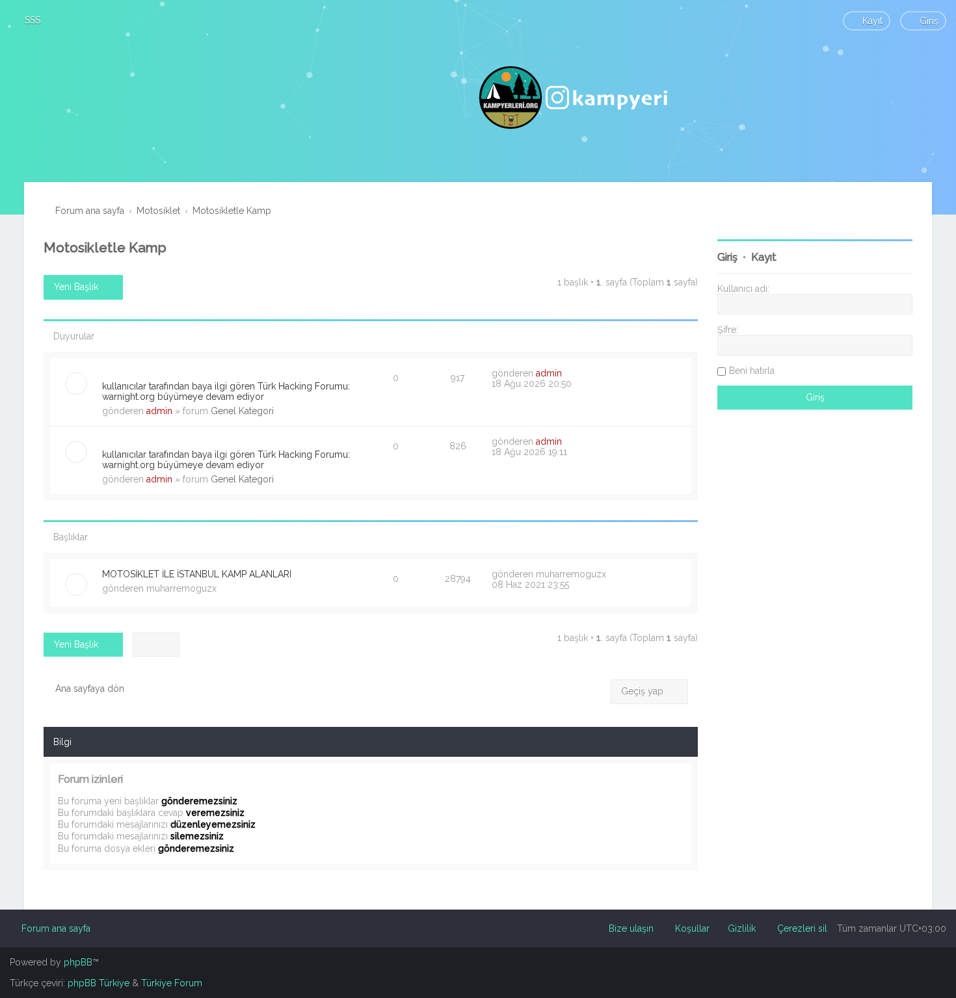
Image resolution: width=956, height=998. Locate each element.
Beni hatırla (752, 370)
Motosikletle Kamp (105, 247)
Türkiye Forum (171, 983)
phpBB (78, 962)
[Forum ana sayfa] (574, 97)
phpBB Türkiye (98, 983)
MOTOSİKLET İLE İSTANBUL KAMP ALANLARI (196, 574)
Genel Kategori (242, 411)
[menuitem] (27, 20)
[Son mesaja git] (568, 373)
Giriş (727, 257)
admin (159, 411)
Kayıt (764, 257)
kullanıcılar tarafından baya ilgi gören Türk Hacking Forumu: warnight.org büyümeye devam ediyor (226, 391)
